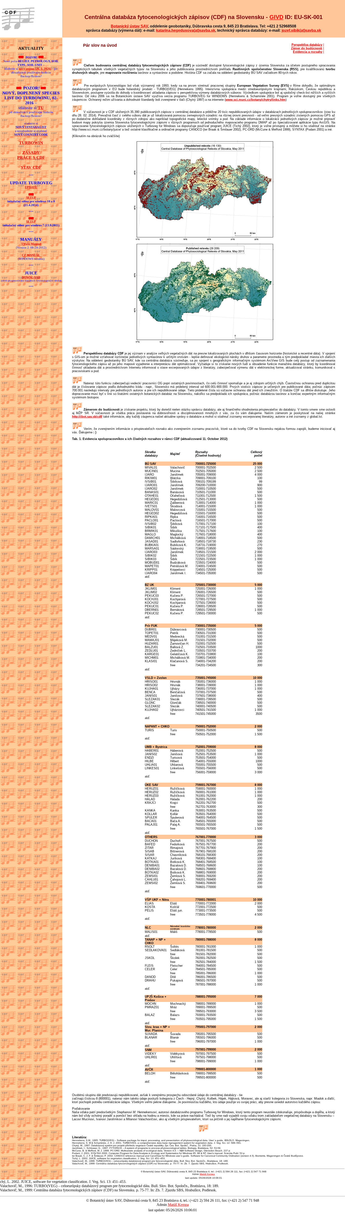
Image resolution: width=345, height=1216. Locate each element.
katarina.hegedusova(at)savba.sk (185, 30)
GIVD (276, 17)
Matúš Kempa (207, 1174)
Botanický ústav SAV (129, 26)
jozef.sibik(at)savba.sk (301, 30)
